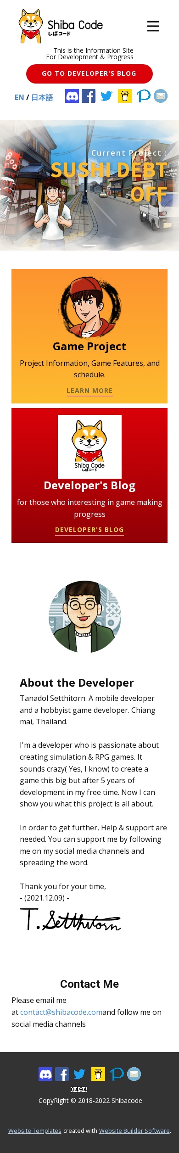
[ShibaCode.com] (58, 26)
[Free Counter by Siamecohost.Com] (79, 1089)
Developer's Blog (89, 529)
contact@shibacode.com (61, 1012)
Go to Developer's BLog (89, 73)
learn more (90, 390)
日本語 (42, 97)
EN (19, 97)
